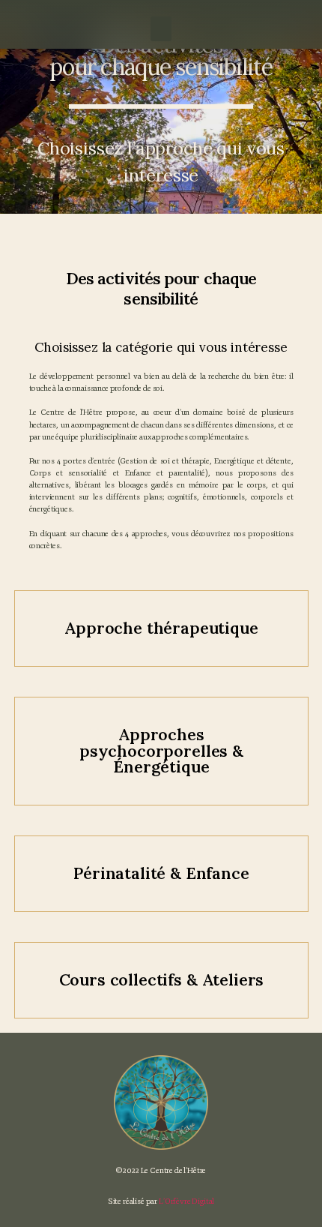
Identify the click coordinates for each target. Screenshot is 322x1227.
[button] (161, 28)
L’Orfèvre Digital (186, 1201)
